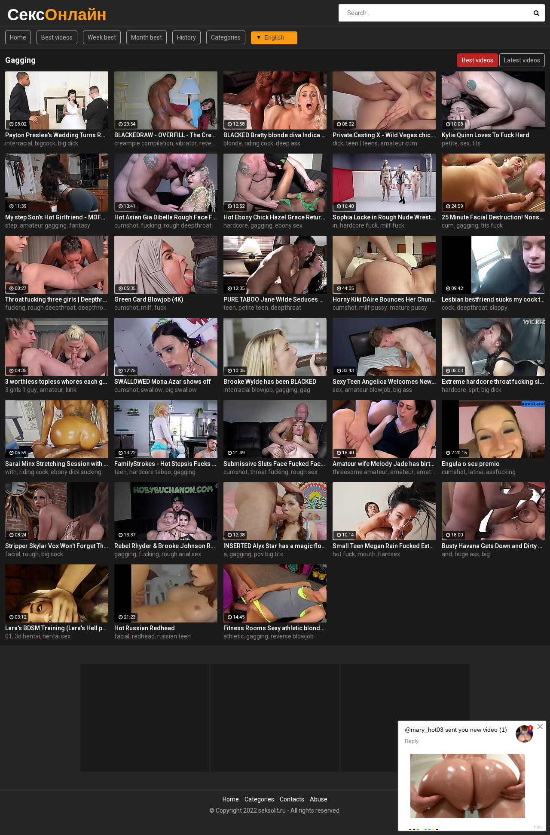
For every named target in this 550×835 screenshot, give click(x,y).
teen (229, 307)
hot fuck (344, 554)
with (11, 471)
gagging (261, 225)
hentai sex (56, 636)
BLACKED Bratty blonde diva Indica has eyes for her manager (275, 135)
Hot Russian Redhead (144, 628)
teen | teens (362, 143)
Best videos (57, 37)
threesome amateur (360, 471)
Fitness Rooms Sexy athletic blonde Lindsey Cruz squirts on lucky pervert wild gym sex (275, 628)
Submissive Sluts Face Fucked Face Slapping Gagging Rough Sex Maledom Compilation (275, 463)
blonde (232, 143)
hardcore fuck (359, 225)
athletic (233, 636)
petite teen (253, 307)
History (186, 37)
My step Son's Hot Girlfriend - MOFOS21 (56, 217)
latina (475, 471)
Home (18, 37)
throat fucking (269, 471)
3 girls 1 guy (21, 389)
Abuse (318, 799)
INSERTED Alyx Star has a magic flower (275, 545)
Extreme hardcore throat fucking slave (493, 381)
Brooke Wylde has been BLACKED (269, 381)
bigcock (45, 143)
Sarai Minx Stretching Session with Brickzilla (56, 463)
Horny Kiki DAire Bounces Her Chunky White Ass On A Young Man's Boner (384, 299)
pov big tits (268, 554)
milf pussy (373, 307)
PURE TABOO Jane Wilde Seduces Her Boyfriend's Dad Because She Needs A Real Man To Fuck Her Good (275, 299)
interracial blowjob (248, 389)
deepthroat (286, 307)
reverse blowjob (292, 636)
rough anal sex (181, 554)
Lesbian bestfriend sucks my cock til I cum (493, 299)
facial (12, 554)
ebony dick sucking (76, 471)
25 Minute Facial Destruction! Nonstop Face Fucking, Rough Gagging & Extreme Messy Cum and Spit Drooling (493, 217)
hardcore (235, 225)
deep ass (288, 143)
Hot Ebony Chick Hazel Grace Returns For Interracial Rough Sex (275, 217)
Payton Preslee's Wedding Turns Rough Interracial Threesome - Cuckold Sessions (56, 135)
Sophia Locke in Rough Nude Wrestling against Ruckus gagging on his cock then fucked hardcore (384, 217)
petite (450, 143)
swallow (152, 389)
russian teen (174, 636)
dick (338, 143)
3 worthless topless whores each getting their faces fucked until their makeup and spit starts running (56, 381)
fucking (151, 225)
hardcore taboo (150, 471)
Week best (102, 37)
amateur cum (398, 143)
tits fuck (492, 225)
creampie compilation (143, 143)
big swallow (181, 389)
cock (448, 307)
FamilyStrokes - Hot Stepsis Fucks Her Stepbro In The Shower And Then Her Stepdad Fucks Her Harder (165, 463)
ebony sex (288, 225)
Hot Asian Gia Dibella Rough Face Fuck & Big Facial (165, 217)
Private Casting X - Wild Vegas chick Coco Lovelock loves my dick (384, 135)
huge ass (467, 554)
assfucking (501, 471)
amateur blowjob (368, 389)
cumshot (126, 225)
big (486, 554)
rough (31, 554)
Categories (226, 37)
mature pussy (408, 307)
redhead (143, 636)
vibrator (186, 143)
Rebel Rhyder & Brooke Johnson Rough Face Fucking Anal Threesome (165, 545)
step (11, 225)
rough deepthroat (187, 225)
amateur (51, 389)
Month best (146, 37)
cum (448, 225)
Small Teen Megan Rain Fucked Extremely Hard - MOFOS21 (384, 545)
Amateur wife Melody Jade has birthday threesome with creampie (384, 463)
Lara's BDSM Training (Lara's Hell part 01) (56, 628)
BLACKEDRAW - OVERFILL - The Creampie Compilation (165, 135)
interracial (18, 143)
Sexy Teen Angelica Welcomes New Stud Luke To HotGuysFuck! (384, 381)
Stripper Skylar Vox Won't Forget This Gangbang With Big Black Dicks (56, 545)
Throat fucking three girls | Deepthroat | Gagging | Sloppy (56, 299)
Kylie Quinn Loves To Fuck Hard (485, 135)
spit (474, 389)
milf (146, 307)
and (447, 554)
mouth (367, 554)
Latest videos (522, 60)
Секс (29, 14)
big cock (52, 554)
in (335, 225)
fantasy (79, 225)
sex (465, 143)
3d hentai (27, 636)
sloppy (498, 307)
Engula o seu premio (471, 463)
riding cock (258, 143)
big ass (402, 389)
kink (71, 389)
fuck (160, 307)
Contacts (292, 799)
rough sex (304, 471)
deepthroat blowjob (104, 307)
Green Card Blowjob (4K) (148, 299)
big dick (68, 143)
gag (305, 389)
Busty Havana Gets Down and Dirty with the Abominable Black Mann (493, 545)
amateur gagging (43, 225)
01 (8, 636)
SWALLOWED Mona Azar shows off (162, 381)
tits (476, 143)
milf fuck (392, 225)
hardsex (389, 554)
